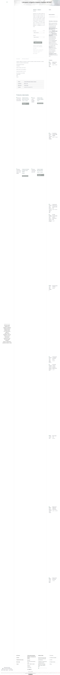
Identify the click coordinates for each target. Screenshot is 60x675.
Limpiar (44, 30)
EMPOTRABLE (51, 29)
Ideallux (50, 32)
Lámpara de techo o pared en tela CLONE (25, 98)
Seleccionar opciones (24, 103)
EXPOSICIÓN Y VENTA (7, 667)
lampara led (51, 36)
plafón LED (52, 49)
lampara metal (51, 39)
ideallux (36, 53)
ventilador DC (51, 54)
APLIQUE (55, 23)
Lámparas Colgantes (39, 45)
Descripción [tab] (18, 58)
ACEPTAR (30, 674)
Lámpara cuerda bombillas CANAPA (40, 98)
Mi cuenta (51, 655)
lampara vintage (53, 44)
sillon (54, 49)
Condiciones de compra (19, 659)
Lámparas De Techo (35, 46)
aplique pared (51, 24)
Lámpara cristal (52, 45)
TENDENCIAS (40, 46)
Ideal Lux (54, 31)
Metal (27, 85)
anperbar (53, 23)
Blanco (25, 83)
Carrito (51, 659)
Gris (27, 83)
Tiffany (53, 52)
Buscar (56, 17)
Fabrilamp (50, 31)
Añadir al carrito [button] (40, 103)
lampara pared (54, 40)
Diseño (56, 28)
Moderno (32, 81)
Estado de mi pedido (53, 657)
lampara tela (53, 43)
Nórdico (35, 81)
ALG (50, 23)
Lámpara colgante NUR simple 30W (40, 170)
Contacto (17, 657)
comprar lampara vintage (53, 25)
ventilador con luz (52, 53)
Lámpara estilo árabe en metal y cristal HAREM (25, 170)
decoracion (52, 28)
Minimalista (28, 81)
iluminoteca (18, 655)
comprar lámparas (52, 26)
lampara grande (55, 35)
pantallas (52, 48)
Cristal (25, 85)
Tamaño (34, 35)
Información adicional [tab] (25, 58)
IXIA (52, 32)
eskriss (54, 29)
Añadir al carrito (38, 42)
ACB (49, 23)
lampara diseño (53, 34)
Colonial (25, 81)
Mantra (50, 47)
